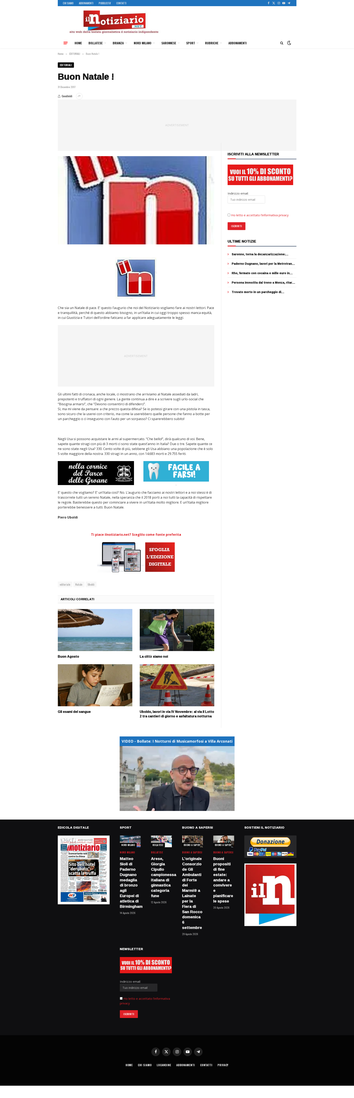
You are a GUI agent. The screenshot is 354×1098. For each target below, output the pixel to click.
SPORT (190, 43)
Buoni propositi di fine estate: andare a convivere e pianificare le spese (223, 880)
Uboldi (91, 584)
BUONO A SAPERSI (193, 845)
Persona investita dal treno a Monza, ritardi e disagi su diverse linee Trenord (263, 283)
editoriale (65, 584)
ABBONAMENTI (86, 3)
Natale (78, 584)
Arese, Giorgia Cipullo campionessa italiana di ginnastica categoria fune (161, 877)
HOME (78, 43)
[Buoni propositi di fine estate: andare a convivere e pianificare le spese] (223, 841)
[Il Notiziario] (114, 21)
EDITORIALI (66, 65)
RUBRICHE (211, 43)
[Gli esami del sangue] (95, 685)
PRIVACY (223, 1065)
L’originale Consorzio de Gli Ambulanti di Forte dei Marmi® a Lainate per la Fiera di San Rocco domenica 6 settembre (192, 893)
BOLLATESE (95, 43)
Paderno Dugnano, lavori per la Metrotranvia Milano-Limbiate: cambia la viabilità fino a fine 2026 (264, 264)
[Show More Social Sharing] (79, 96)
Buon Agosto (68, 656)
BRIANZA (118, 43)
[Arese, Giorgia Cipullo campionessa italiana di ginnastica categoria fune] (161, 841)
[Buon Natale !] (136, 200)
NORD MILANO (142, 43)
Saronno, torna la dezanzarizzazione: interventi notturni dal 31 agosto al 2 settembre (258, 254)
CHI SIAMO (68, 3)
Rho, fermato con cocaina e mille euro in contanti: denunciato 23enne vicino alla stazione (261, 273)
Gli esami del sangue (74, 712)
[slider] (172, 807)
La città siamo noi (154, 656)
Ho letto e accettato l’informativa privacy (260, 215)
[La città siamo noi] (177, 630)
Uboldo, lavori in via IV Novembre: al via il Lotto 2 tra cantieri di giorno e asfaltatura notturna (177, 714)
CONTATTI (121, 3)
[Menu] (66, 42)
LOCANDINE (164, 1065)
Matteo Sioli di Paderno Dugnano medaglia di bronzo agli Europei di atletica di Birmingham (130, 882)
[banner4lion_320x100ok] (96, 473)
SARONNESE (168, 43)
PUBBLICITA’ (105, 3)
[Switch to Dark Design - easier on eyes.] (288, 43)
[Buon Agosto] (95, 630)
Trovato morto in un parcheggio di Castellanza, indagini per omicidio (256, 292)
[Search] (281, 43)
